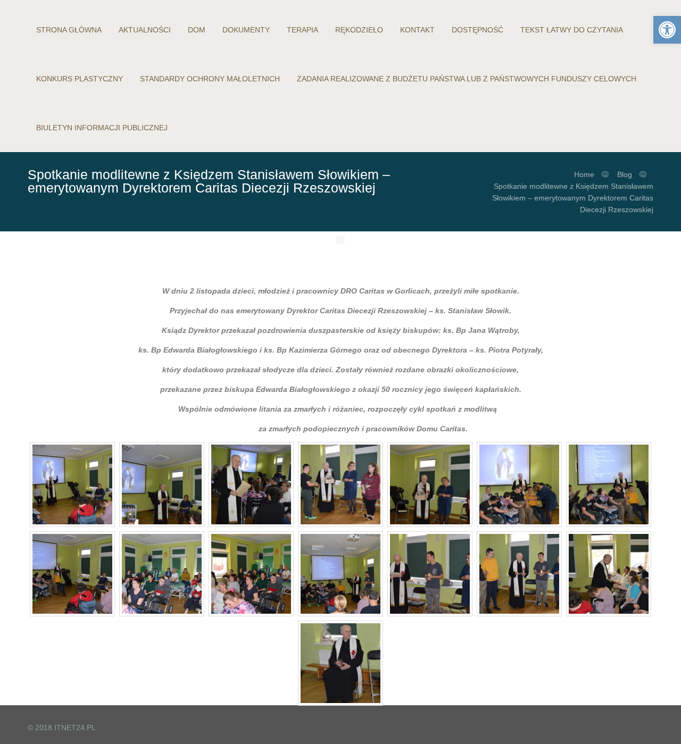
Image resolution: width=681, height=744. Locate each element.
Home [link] (584, 174)
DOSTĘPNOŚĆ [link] (477, 30)
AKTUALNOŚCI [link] (145, 30)
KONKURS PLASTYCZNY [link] (79, 78)
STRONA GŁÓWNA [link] (69, 30)
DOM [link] (196, 30)
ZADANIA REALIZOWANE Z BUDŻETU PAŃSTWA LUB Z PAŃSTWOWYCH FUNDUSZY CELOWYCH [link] (466, 78)
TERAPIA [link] (302, 30)
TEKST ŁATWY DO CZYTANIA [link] (571, 30)
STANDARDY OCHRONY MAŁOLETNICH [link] (210, 78)
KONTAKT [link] (417, 30)
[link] (667, 30)
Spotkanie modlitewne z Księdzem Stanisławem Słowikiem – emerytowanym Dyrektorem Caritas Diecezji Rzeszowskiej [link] (572, 198)
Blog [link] (624, 174)
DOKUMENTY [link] (246, 30)
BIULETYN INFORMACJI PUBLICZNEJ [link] (102, 127)
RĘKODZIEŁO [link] (359, 30)
